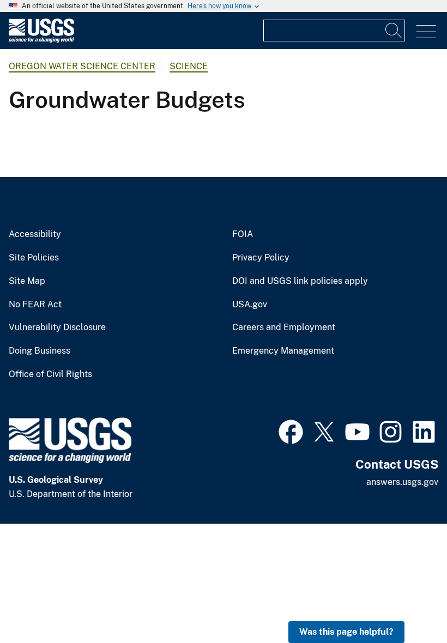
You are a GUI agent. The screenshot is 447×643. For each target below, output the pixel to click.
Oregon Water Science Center (82, 66)
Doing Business (39, 351)
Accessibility (35, 234)
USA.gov (249, 305)
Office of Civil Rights (50, 374)
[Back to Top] (407, 603)
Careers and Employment (283, 327)
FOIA (242, 234)
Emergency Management (283, 351)
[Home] (41, 40)
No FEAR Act (35, 305)
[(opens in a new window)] (290, 430)
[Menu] (426, 31)
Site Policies (34, 258)
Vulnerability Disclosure (57, 327)
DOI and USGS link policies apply (300, 281)
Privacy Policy (260, 258)
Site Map (27, 281)
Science (189, 66)
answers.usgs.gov (402, 482)
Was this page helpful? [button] (346, 632)
